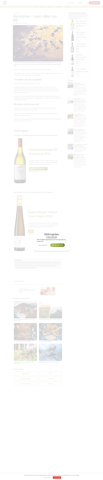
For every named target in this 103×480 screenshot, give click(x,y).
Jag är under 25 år (42, 245)
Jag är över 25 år (57, 245)
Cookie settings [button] (47, 477)
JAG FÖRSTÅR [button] (57, 477)
